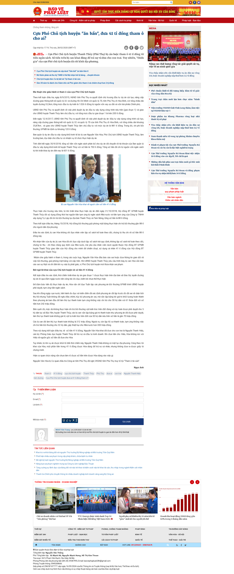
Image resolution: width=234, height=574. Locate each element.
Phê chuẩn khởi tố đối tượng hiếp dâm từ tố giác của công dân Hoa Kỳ (175, 92)
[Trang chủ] (36, 545)
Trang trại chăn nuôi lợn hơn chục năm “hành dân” (175, 100)
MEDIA (152, 28)
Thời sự (43, 20)
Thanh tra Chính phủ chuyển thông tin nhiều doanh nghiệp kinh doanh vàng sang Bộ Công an (75, 474)
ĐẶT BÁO (104, 545)
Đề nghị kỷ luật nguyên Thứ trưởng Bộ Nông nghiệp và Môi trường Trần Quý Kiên (69, 460)
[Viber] (136, 48)
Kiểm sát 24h (58, 20)
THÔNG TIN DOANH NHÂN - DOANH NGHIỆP (56, 482)
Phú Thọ (100, 373)
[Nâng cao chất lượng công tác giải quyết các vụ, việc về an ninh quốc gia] (174, 46)
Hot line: (137, 545)
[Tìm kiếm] (171, 2)
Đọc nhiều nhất (158, 85)
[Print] (126, 48)
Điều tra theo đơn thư (78, 540)
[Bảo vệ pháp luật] (52, 11)
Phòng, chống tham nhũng (115, 529)
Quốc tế (173, 20)
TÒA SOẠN (56, 545)
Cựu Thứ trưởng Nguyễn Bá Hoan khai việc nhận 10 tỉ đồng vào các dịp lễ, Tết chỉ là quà (175, 154)
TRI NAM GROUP (41, 573)
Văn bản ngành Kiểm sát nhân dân (174, 198)
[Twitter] (142, 48)
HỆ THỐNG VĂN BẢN (174, 183)
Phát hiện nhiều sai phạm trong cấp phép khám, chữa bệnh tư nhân (64, 456)
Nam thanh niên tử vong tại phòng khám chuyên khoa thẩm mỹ (175, 137)
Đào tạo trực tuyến (100, 573)
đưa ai (109, 373)
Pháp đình (105, 20)
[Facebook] (131, 48)
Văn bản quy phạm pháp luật (174, 190)
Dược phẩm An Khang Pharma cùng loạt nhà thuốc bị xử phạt (175, 117)
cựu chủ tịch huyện (73, 373)
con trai (118, 373)
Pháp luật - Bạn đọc (191, 20)
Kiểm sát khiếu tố (42, 540)
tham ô (48, 373)
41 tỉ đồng (58, 373)
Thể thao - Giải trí (177, 540)
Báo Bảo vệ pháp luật (160, 209)
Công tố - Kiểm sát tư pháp (82, 20)
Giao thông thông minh (60, 573)
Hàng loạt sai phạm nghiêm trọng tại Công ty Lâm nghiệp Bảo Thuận (65, 464)
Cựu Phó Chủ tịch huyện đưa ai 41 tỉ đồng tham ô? (67, 378)
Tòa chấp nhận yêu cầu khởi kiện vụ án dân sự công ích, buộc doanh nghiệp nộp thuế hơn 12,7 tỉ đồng (174, 74)
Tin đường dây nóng (178, 529)
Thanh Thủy (89, 373)
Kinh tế (140, 20)
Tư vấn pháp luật (110, 534)
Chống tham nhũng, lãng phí (46, 27)
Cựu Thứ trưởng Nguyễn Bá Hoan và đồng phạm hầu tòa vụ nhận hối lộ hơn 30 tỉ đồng (175, 172)
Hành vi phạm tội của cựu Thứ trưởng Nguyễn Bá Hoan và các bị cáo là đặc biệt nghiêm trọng (175, 146)
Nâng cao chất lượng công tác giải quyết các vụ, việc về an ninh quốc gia (174, 65)
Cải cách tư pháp (123, 20)
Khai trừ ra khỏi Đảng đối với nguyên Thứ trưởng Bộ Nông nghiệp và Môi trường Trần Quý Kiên (75, 452)
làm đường (38, 378)
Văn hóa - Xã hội (156, 20)
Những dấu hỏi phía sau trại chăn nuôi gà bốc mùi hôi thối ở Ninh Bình (175, 163)
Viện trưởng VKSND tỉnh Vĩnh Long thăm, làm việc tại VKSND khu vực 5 (175, 109)
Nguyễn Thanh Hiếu (132, 373)
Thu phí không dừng (81, 573)
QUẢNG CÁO (80, 545)
